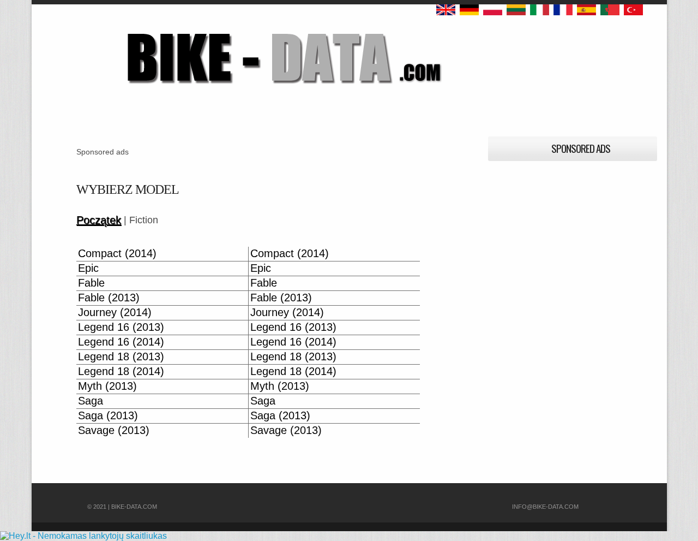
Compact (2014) (117, 253)
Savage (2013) (113, 430)
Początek (98, 220)
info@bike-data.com (545, 506)
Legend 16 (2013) (121, 327)
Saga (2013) (108, 416)
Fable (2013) (109, 298)
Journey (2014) (115, 312)
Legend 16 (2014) (121, 342)
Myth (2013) (107, 386)
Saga (90, 401)
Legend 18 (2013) (121, 357)
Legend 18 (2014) (121, 371)
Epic (88, 268)
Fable (91, 283)
